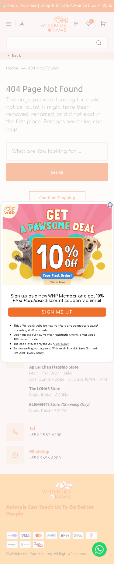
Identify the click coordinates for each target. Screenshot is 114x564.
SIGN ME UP (57, 312)
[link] (57, 244)
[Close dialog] (110, 204)
